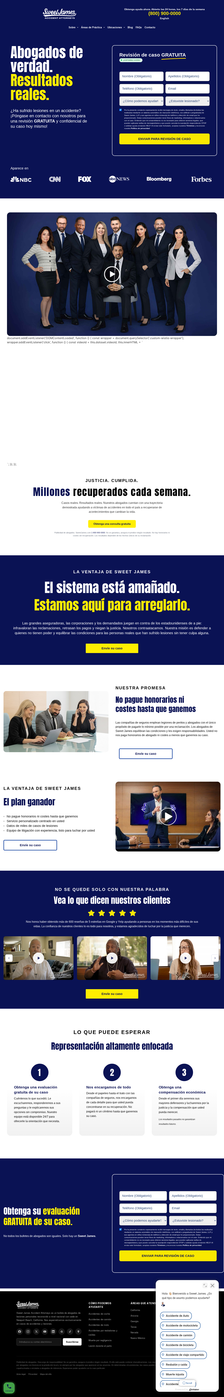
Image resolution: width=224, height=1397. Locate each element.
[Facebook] (19, 1331)
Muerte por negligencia (100, 1340)
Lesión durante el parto (100, 1345)
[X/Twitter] (36, 1331)
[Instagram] (28, 1331)
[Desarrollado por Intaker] (194, 1390)
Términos (190, 126)
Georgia (134, 1321)
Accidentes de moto (99, 1324)
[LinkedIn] (53, 1331)
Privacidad (32, 1374)
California (135, 1310)
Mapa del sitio (46, 1374)
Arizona (134, 1315)
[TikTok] (70, 1331)
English (164, 18)
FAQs (139, 27)
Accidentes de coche (99, 1313)
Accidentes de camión (100, 1319)
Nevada (134, 1332)
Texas (134, 1326)
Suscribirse (72, 1341)
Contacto (150, 27)
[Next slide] (215, 958)
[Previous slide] (9, 958)
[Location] (78, 1331)
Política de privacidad (140, 128)
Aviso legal (21, 1374)
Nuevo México (138, 1338)
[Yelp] (61, 1331)
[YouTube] (45, 1331)
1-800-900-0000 (98, 533)
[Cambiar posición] (205, 1285)
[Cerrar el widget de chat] (212, 1285)
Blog (130, 27)
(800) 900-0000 (164, 13)
